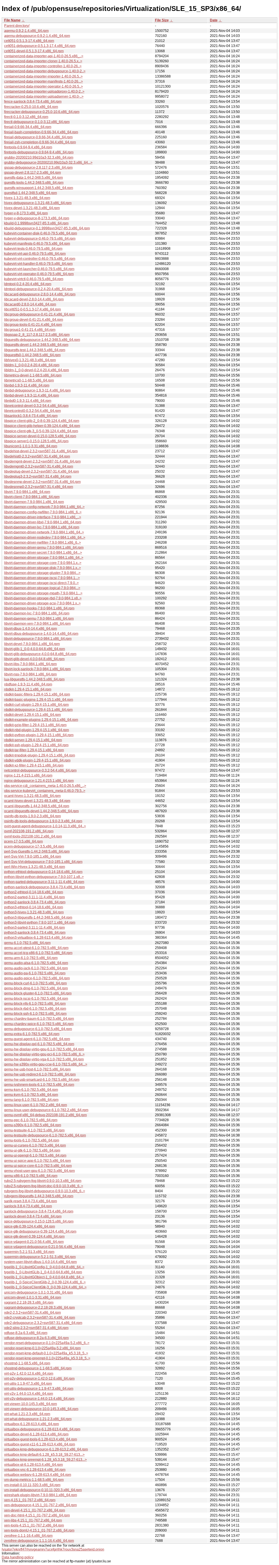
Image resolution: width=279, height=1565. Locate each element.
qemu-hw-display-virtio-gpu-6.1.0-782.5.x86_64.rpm (44, 1049)
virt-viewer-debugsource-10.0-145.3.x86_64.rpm (41, 1409)
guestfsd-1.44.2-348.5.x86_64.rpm (30, 193)
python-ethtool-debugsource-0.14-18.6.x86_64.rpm (43, 872)
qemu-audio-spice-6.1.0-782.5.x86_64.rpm (37, 978)
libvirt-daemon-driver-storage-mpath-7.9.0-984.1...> (43, 593)
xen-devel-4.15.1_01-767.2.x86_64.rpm (34, 1510)
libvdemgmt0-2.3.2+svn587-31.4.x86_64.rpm (38, 466)
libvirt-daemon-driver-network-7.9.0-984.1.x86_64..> (44, 532)
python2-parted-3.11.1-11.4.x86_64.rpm (34, 897)
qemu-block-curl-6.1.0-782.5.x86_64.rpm (35, 983)
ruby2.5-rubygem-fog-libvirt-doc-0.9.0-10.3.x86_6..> (43, 1186)
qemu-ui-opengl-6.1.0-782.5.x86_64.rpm (35, 1155)
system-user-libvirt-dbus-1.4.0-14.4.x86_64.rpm (40, 1262)
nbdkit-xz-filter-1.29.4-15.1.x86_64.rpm (33, 765)
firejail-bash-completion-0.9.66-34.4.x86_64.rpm (41, 132)
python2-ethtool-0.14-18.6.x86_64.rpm (33, 892)
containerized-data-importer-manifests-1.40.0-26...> (43, 81)
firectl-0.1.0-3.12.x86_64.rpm (26, 117)
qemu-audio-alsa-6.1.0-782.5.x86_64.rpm (36, 963)
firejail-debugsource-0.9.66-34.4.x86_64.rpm (38, 137)
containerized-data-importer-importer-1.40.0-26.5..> (43, 76)
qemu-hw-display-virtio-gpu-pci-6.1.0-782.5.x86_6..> (44, 1054)
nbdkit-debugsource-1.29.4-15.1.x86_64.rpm (38, 709)
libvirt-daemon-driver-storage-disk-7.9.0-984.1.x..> (42, 568)
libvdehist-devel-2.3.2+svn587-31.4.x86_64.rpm (41, 451)
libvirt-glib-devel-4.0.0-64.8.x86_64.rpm (34, 659)
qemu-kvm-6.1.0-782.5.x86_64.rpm (31, 1095)
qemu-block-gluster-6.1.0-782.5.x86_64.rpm (37, 993)
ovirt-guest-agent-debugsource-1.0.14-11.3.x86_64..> (45, 826)
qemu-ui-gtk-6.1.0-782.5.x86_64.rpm (32, 1150)
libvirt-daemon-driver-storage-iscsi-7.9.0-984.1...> (42, 578)
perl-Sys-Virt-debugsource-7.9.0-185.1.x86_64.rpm (43, 862)
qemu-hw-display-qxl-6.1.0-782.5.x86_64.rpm (39, 1044)
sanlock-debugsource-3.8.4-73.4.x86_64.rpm (38, 1211)
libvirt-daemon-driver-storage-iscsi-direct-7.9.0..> (41, 583)
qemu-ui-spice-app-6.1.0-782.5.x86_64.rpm (37, 1160)
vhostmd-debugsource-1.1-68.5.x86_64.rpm (37, 1368)
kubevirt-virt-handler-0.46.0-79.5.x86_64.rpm (38, 263)
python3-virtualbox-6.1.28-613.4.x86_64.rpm (38, 937)
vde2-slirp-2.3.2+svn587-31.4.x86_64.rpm (36, 1328)
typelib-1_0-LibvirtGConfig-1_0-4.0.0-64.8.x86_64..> (44, 1267)
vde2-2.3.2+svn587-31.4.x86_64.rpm (32, 1312)
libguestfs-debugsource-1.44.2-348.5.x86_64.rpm (42, 340)
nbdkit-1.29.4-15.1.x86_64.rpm (27, 689)
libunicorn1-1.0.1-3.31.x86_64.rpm (30, 446)
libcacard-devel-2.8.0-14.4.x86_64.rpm (34, 299)
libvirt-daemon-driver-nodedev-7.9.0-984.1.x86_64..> (44, 537)
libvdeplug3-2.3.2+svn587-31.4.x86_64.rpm (37, 476)
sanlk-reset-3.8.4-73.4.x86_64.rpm (30, 1201)
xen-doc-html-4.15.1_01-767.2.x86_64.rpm (37, 1515)
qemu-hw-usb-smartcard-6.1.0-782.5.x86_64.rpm (41, 1079)
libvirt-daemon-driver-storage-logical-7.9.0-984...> (42, 588)
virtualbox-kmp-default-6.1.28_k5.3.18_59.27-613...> (44, 1454)
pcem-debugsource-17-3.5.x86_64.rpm (34, 846)
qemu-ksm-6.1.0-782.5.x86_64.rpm (31, 1089)
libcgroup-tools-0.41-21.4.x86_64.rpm (33, 324)
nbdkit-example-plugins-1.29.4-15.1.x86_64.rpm (41, 720)
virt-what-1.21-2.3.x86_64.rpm (27, 1414)
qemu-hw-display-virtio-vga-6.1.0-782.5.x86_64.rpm (44, 1059)
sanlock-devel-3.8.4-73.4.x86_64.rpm (32, 1216)
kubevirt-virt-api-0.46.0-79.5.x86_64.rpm (35, 253)
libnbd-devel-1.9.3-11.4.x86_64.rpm (31, 395)
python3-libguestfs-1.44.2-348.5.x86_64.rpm (38, 917)
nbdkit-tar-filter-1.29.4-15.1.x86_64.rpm (34, 750)
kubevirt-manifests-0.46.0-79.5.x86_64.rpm (37, 243)
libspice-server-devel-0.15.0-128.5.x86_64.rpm (40, 436)
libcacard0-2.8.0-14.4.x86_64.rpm (30, 304)
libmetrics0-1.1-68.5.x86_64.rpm (29, 380)
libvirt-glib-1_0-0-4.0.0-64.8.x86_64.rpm (34, 649)
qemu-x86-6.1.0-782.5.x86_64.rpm (30, 1176)
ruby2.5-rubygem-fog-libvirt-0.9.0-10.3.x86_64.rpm (42, 1181)
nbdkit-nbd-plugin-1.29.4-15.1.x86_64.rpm (36, 730)
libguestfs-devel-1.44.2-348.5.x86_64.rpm (36, 345)
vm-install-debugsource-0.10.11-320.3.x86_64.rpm (43, 1490)
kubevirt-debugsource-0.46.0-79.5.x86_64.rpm (39, 238)
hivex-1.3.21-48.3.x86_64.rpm (27, 198)
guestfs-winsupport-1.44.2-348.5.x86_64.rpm (38, 188)
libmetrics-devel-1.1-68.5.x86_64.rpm (32, 375)
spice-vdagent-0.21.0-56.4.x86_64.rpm (34, 1242)
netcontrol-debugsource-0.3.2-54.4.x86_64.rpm (40, 770)
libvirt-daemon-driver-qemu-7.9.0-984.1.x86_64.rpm (43, 547)
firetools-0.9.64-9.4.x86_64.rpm (28, 147)
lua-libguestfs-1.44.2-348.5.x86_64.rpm (34, 679)
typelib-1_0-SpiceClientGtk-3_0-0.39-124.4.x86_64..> (45, 1287)
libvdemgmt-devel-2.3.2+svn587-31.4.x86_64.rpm (42, 461)
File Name (12, 20)
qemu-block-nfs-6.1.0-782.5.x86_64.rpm (35, 1003)
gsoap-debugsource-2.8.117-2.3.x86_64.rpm (38, 167)
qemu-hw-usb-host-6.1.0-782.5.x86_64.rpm (37, 1069)
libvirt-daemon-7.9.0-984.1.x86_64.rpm (34, 502)
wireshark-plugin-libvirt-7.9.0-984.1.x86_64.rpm (40, 1495)
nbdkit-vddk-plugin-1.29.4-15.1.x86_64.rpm (37, 760)
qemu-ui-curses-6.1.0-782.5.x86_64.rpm (35, 1145)
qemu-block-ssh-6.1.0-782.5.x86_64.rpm (35, 1013)
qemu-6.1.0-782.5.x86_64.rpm (27, 943)
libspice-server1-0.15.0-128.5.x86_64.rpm (36, 441)
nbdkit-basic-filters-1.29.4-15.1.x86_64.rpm (37, 694)
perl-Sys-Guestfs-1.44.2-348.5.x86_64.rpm (37, 851)
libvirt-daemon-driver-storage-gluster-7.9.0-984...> (42, 573)
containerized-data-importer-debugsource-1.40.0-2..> (44, 71)
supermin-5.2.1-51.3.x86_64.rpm (29, 1252)
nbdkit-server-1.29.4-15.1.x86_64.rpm (33, 740)
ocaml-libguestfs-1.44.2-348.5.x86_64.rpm (36, 806)
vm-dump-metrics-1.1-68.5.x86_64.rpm (34, 1480)
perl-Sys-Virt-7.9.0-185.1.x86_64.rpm (32, 856)
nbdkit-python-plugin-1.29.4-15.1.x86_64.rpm (38, 735)
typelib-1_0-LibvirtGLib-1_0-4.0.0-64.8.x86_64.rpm (43, 1272)
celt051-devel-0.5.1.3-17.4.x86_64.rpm (34, 51)
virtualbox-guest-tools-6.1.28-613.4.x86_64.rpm (40, 1439)
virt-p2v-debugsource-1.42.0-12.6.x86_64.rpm (39, 1378)
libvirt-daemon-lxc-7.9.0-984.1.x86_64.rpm (36, 613)
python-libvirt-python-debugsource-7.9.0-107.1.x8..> (44, 877)
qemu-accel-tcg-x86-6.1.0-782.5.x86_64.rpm (38, 953)
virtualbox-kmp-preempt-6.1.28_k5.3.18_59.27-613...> (45, 1459)
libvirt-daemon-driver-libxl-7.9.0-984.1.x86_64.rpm (42, 522)
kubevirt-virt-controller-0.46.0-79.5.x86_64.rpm (39, 258)
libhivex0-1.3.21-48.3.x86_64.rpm (30, 360)
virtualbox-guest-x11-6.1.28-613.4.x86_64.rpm (39, 1444)
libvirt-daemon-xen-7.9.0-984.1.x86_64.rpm (37, 623)
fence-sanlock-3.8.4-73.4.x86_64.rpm (32, 101)
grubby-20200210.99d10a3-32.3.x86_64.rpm (38, 157)
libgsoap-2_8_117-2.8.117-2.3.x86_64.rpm (37, 335)
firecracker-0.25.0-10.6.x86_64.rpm (31, 107)
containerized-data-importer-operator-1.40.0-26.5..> (43, 86)
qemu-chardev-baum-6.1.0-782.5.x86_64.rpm (39, 1018)
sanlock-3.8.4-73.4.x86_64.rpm (28, 1206)
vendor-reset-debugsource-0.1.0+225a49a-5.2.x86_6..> (46, 1343)
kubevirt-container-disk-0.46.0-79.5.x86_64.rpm (40, 233)
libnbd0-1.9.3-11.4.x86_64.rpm (27, 401)
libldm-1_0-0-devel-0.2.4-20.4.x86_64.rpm (36, 370)
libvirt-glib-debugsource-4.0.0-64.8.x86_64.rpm (40, 654)
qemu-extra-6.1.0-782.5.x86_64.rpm (31, 1034)
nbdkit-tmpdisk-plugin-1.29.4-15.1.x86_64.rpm (39, 755)
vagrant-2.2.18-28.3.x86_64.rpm (28, 1302)
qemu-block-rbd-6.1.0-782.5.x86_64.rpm (35, 1008)
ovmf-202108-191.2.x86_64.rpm (28, 831)
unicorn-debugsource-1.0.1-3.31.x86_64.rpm (38, 1292)
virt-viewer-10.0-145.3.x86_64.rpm (30, 1404)
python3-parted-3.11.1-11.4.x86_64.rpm (34, 927)
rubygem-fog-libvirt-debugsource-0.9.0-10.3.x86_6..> (44, 1191)
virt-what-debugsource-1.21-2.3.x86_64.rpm (37, 1419)
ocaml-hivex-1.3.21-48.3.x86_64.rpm (32, 796)
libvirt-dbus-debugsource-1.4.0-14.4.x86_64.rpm (41, 633)
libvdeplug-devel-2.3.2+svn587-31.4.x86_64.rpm (41, 471)
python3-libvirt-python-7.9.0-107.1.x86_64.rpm (39, 922)
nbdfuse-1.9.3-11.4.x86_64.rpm (28, 684)
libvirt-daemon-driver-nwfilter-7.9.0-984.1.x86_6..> (42, 542)
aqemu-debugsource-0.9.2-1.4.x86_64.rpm (37, 36)
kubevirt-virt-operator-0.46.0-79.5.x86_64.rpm (39, 274)
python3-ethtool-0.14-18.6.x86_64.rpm (33, 907)
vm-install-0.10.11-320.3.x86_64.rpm (32, 1485)
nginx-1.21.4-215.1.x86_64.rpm (28, 775)
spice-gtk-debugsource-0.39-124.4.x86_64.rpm (40, 1231)
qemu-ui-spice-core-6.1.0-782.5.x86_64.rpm (38, 1166)
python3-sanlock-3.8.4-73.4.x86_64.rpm (34, 932)
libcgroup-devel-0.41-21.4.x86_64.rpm (33, 319)
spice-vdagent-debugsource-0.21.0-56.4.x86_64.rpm (44, 1247)
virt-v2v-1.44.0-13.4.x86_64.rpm (28, 1393)
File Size (162, 20)
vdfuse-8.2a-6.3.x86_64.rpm (25, 1333)
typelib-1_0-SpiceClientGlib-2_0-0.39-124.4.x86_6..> (45, 1282)
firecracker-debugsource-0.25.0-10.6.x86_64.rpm (41, 112)
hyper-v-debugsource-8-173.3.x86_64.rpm (36, 218)
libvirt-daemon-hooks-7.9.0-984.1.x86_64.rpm (39, 608)
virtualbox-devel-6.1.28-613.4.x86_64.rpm (36, 1434)
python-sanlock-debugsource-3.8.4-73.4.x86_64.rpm (44, 887)
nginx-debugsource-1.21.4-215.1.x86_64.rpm (39, 780)
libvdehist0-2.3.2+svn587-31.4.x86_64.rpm (37, 456)
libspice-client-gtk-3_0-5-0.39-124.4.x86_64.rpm (41, 431)
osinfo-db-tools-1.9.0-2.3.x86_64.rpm (32, 816)
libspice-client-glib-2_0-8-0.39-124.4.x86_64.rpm (41, 421)
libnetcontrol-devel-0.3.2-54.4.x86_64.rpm (36, 406)
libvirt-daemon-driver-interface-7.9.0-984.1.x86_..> (42, 517)
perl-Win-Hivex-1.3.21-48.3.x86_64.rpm (34, 867)
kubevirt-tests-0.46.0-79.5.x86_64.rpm (33, 248)
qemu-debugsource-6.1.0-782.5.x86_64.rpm (38, 1029)
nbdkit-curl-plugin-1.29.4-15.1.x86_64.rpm (36, 704)
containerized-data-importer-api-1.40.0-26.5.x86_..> (43, 56)
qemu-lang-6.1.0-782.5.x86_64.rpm (31, 1100)
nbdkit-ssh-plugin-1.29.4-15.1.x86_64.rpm (36, 745)
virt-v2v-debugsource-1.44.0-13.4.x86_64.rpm (39, 1398)
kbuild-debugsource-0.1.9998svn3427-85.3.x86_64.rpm (47, 228)
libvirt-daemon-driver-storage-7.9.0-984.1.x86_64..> (43, 557)
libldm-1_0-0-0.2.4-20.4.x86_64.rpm (31, 365)
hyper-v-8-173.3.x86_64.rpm (26, 213)
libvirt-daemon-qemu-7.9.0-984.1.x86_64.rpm (39, 618)
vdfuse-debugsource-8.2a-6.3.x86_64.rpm (36, 1338)
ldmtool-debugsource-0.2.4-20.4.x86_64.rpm (38, 289)
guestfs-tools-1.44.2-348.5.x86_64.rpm (33, 182)
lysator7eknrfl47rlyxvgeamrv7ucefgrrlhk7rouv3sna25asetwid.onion (53, 1549)
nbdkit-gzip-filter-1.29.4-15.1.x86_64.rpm (35, 725)
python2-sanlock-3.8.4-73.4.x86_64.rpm (34, 902)
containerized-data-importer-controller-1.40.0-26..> (43, 66)
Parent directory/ (16, 26)
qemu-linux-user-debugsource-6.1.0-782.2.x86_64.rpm (46, 1110)
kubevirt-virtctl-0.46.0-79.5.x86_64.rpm (33, 279)
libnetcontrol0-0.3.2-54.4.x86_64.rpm (32, 411)
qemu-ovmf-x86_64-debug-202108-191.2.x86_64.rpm (45, 1115)
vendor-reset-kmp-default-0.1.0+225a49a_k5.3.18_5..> (46, 1353)
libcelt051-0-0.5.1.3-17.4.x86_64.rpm (32, 309)
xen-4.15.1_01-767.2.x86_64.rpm (29, 1500)
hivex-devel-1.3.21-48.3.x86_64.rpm (32, 208)
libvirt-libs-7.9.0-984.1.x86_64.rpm (30, 664)
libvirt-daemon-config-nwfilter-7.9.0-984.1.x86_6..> (43, 512)
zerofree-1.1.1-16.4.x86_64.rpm (28, 1535)
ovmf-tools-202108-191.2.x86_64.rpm (33, 836)
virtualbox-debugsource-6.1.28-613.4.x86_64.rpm (42, 1429)
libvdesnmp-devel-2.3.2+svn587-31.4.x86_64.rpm (42, 482)
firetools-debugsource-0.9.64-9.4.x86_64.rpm (38, 152)
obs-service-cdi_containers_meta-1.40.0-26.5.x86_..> (45, 786)
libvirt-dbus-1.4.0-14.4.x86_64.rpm (30, 628)
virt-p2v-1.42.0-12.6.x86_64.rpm (28, 1373)
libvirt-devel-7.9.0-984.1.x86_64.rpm (32, 644)
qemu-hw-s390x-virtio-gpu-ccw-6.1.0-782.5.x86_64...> (45, 1064)
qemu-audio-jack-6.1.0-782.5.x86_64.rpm (36, 968)
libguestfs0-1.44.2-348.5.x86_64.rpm (32, 355)
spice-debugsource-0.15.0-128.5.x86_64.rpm (38, 1221)
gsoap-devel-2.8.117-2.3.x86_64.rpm (32, 172)
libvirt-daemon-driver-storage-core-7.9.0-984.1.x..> (42, 563)
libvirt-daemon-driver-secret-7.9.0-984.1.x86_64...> (43, 552)
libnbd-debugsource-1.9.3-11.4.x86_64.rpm (37, 390)
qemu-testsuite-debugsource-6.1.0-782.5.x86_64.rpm (45, 1135)
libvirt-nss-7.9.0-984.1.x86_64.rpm (30, 674)
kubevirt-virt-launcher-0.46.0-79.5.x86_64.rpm (39, 269)
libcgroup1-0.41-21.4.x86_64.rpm (29, 329)
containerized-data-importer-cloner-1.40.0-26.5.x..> (43, 61)
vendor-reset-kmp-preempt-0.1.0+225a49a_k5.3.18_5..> (47, 1358)
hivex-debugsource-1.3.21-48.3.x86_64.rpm (37, 203)
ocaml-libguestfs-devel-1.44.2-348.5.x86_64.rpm (41, 811)
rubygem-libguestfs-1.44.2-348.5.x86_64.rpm (38, 1196)
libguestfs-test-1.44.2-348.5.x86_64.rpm (34, 350)
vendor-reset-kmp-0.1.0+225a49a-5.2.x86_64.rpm (42, 1348)
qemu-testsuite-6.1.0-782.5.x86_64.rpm (34, 1130)
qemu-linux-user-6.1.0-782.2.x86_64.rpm (35, 1105)
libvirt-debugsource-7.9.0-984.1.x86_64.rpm (37, 638)
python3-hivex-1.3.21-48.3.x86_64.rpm (34, 912)
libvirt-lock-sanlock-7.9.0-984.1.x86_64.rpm (37, 669)
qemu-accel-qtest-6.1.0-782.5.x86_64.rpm (36, 948)
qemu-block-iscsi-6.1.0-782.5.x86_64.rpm (36, 998)
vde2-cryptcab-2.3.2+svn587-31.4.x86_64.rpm (39, 1317)
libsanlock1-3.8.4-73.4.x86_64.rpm (31, 416)
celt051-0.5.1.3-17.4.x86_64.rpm (29, 41)
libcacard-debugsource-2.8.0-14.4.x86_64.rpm (39, 294)
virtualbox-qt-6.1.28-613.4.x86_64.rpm (33, 1464)
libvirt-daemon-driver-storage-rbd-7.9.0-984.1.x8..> (43, 598)
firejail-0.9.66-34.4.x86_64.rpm (27, 127)
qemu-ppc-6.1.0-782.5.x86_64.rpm (30, 1120)
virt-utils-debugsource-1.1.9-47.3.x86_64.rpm (38, 1388)
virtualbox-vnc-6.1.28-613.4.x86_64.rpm (34, 1469)
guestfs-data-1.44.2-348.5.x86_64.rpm (33, 177)
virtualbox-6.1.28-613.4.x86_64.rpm (31, 1424)
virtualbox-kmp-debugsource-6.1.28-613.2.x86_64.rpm (46, 1449)
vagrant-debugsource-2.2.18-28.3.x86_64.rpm (39, 1307)
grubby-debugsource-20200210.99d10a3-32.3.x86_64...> (48, 162)
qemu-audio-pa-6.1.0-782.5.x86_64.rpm (34, 973)
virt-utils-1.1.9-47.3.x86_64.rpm (28, 1383)
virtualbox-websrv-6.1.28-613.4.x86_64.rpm (37, 1475)
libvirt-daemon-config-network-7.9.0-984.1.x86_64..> (44, 507)
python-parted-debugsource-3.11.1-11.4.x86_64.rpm (44, 882)
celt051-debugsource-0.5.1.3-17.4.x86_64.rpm (39, 46)
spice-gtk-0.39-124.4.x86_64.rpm (29, 1226)
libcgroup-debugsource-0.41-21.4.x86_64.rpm (39, 314)
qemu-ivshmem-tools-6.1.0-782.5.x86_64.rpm (39, 1084)
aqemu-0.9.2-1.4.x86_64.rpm (26, 31)
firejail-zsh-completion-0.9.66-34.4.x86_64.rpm (40, 142)
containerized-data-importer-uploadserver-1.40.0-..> (43, 96)
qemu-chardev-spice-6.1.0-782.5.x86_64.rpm (38, 1024)
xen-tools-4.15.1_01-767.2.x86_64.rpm (34, 1525)
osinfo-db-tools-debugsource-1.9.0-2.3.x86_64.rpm (43, 821)
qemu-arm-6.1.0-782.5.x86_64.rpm (31, 958)
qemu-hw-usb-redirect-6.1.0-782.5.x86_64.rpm (40, 1074)
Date (214, 20)
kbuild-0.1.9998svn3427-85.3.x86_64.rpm (36, 223)
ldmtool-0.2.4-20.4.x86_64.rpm (27, 284)
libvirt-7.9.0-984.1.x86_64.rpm (27, 492)
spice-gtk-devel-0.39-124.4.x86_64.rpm (34, 1236)
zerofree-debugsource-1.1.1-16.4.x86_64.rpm (39, 1540)
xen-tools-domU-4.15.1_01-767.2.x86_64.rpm (39, 1530)
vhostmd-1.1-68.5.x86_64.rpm (27, 1363)
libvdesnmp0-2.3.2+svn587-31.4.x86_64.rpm (38, 487)
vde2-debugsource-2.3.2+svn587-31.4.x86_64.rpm (43, 1323)
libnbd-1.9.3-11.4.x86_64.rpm (26, 385)
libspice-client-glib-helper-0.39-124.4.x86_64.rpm (42, 426)
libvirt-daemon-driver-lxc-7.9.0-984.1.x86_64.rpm (41, 527)
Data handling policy (18, 1557)
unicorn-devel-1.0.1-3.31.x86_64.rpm (32, 1297)
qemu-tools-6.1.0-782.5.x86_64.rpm (31, 1140)
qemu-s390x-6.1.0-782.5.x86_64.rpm (32, 1125)
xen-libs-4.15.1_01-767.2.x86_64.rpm (33, 1520)
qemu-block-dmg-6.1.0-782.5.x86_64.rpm (36, 988)
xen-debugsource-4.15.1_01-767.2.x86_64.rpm (40, 1505)
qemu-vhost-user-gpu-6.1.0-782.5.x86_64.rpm (39, 1171)
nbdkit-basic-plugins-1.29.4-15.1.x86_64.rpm (38, 699)
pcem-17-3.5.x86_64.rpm (23, 841)
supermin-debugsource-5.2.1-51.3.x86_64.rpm (40, 1257)
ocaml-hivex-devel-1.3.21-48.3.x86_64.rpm (37, 801)
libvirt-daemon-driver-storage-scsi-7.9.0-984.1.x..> (42, 603)
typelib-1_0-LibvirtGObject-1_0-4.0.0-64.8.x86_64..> (44, 1277)
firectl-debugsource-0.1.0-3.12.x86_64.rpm (37, 122)
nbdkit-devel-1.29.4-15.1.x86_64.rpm (32, 715)
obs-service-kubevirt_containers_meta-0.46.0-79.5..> (44, 791)
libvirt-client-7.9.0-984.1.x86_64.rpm (32, 497)
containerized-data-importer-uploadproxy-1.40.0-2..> (44, 91)
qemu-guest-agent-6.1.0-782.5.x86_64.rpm (37, 1039)
